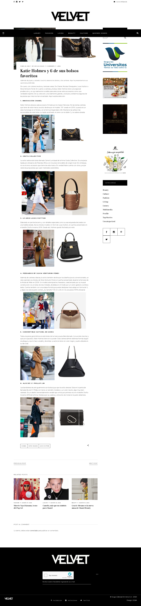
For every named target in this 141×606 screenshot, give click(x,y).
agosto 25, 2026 (55, 502)
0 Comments (51, 66)
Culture (106, 194)
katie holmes (33, 446)
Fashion (16, 502)
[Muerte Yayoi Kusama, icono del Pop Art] (27, 489)
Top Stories (107, 217)
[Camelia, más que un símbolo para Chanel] (56, 489)
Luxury (45, 502)
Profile (106, 213)
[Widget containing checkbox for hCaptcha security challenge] (58, 575)
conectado (34, 531)
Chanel (24, 446)
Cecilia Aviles (39, 66)
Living (105, 202)
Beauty (74, 502)
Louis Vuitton (44, 446)
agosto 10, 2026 (84, 502)
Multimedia (107, 210)
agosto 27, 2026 (27, 502)
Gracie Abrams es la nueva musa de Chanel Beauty (82, 506)
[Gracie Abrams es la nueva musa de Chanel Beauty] (85, 489)
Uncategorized (109, 221)
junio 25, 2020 (25, 66)
